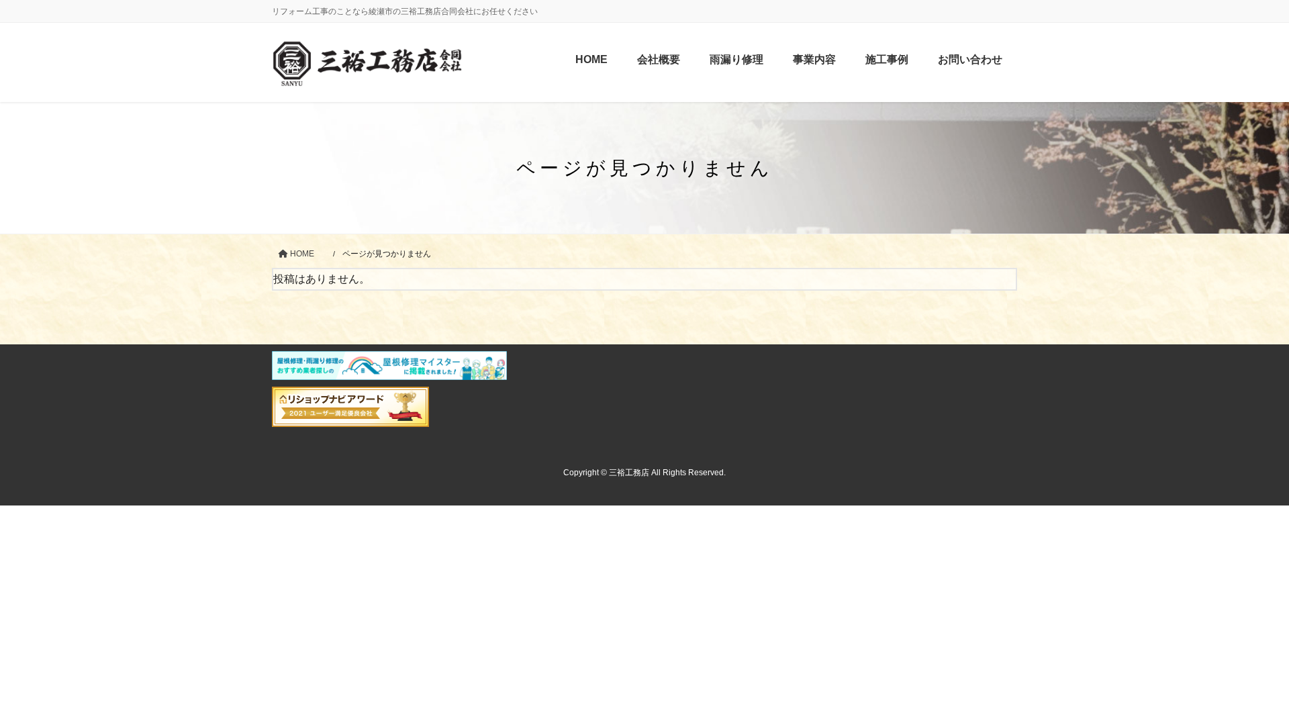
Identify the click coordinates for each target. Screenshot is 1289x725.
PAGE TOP (1248, 692)
